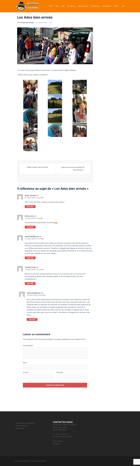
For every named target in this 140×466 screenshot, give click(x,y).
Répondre (30, 206)
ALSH (62, 6)
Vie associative (95, 6)
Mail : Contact (58, 441)
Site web (59, 372)
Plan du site (20, 428)
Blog (57, 6)
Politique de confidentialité (25, 423)
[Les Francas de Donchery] (27, 6)
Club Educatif (71, 6)
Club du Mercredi (83, 6)
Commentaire (28, 345)
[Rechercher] (123, 6)
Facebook (56, 444)
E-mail (26, 372)
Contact (116, 6)
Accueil (51, 6)
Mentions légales (22, 426)
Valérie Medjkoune (27, 22)
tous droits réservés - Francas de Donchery (30, 461)
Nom (25, 363)
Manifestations (106, 6)
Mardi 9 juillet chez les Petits (37, 167)
